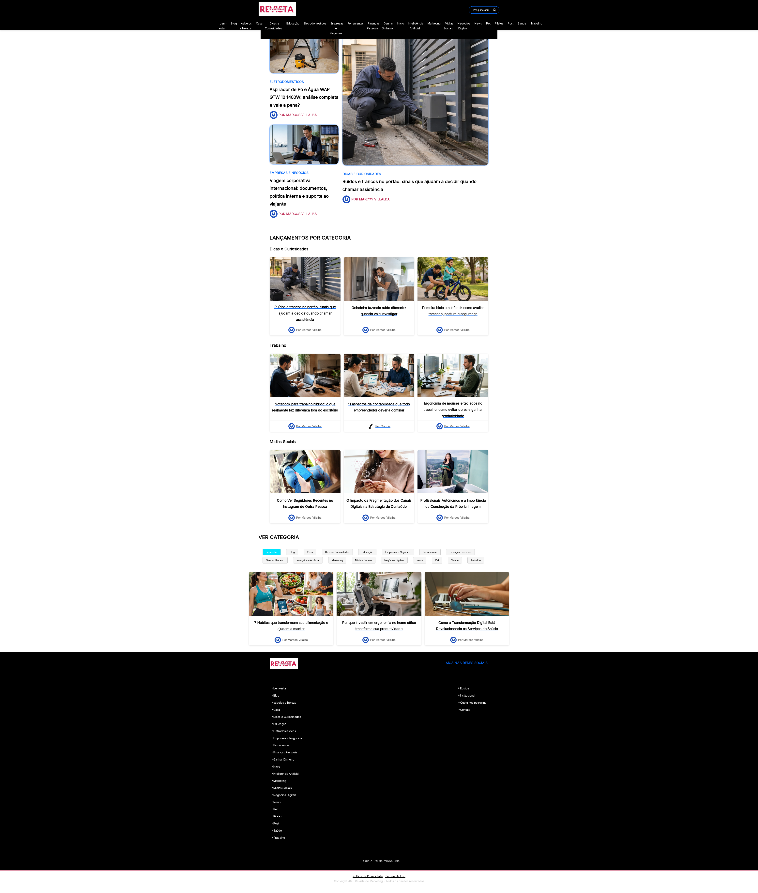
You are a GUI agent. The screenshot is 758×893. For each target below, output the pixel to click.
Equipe (464, 688)
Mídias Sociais (363, 560)
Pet (488, 23)
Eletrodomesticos (315, 23)
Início (400, 23)
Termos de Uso (395, 876)
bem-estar (271, 552)
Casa (259, 23)
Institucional (467, 695)
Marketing (434, 23)
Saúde (522, 23)
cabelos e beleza (284, 702)
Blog (234, 23)
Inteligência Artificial (307, 560)
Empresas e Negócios (336, 28)
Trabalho (536, 23)
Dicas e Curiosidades (337, 552)
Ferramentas (356, 23)
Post (510, 23)
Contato (465, 709)
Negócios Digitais (394, 560)
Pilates (499, 23)
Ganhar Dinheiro (275, 560)
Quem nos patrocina (473, 702)
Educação (292, 23)
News (478, 23)
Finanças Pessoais (460, 552)
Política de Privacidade (368, 876)
